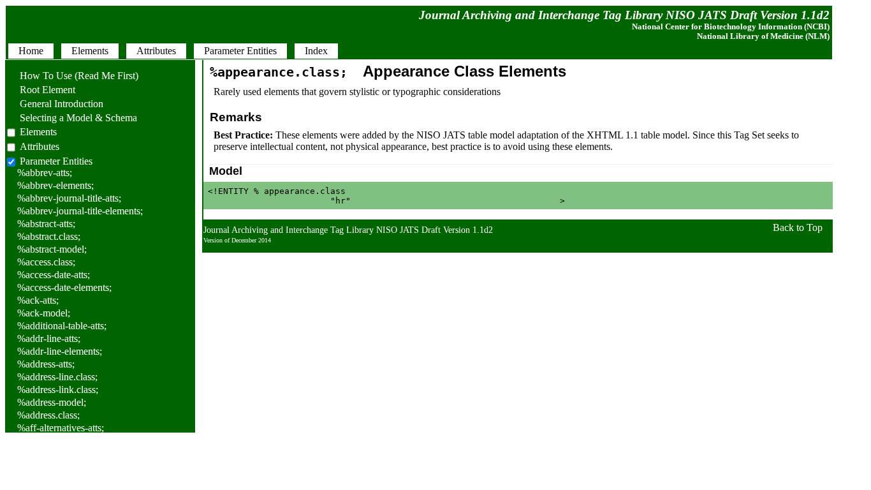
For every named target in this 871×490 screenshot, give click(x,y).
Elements (38, 131)
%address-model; (51, 402)
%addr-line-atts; (48, 338)
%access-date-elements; (64, 287)
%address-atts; (46, 364)
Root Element (41, 89)
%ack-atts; (38, 300)
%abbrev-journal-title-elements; (80, 210)
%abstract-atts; (46, 223)
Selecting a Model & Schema (72, 117)
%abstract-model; (52, 249)
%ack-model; (43, 313)
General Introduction (55, 103)
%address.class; (48, 415)
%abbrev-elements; (55, 185)
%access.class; (46, 261)
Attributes (39, 146)
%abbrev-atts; (44, 172)
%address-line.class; (57, 376)
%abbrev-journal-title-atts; (69, 198)
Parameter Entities (56, 161)
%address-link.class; (57, 389)
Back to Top (798, 227)
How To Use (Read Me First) (72, 75)
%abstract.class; (48, 236)
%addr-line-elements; (59, 351)
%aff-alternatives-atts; (60, 427)
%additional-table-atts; (61, 325)
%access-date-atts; (53, 274)
